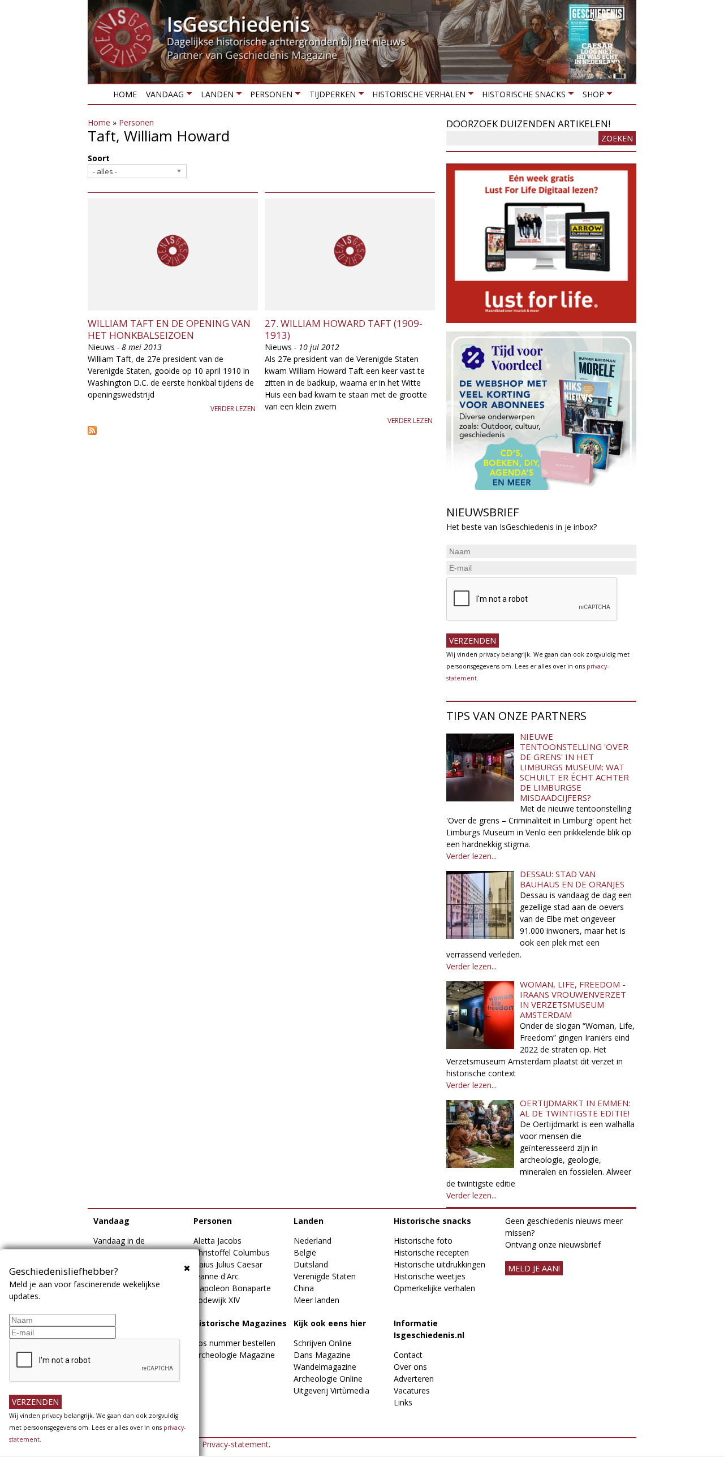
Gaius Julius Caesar (227, 1264)
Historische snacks (521, 96)
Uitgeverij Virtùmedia (331, 1390)
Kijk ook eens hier (330, 1323)
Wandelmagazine (325, 1366)
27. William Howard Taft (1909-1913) (344, 329)
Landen (214, 96)
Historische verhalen (417, 96)
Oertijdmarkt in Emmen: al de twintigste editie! (575, 1108)
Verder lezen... (471, 856)
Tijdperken (329, 96)
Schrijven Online (323, 1343)
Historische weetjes (430, 1276)
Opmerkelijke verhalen (434, 1288)
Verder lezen (233, 408)
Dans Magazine (322, 1354)
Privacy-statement (235, 1444)
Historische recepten (431, 1252)
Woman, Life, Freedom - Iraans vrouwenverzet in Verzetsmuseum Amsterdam (573, 999)
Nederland (312, 1240)
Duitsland (311, 1264)
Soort (99, 158)
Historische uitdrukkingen (439, 1264)
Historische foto (423, 1240)
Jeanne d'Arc (216, 1276)
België (305, 1252)
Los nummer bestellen (234, 1343)
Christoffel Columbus (231, 1252)
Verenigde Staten (325, 1276)
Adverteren (414, 1378)
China (304, 1288)
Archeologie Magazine (234, 1354)
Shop (591, 96)
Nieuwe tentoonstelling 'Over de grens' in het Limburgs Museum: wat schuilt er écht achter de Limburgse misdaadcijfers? (574, 767)
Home (125, 94)
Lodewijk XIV (216, 1300)
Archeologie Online (328, 1378)
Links (403, 1402)
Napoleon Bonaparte (232, 1288)
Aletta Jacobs (217, 1240)
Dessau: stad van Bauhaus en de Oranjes (572, 879)
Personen (268, 96)
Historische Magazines (240, 1323)
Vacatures (412, 1390)
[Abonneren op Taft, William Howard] (261, 430)
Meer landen (316, 1300)
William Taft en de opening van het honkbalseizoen (169, 329)
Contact (408, 1354)
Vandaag (162, 96)
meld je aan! (534, 1268)
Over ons (410, 1366)
